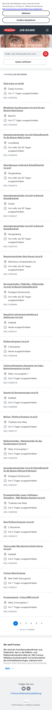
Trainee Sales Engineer (14, 573)
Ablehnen (26, 13)
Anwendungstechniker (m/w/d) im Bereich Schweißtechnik (23, 197)
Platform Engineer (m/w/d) (16, 341)
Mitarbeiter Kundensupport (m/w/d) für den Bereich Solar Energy (24, 109)
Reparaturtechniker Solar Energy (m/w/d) (23, 256)
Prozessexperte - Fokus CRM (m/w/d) (21, 597)
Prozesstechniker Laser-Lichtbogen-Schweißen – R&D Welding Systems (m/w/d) (24, 496)
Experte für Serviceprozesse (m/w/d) (20, 392)
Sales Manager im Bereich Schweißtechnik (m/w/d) (23, 166)
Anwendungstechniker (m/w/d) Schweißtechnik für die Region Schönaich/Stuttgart (25, 469)
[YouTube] (24, 689)
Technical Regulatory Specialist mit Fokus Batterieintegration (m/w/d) (23, 367)
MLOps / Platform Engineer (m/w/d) (20, 417)
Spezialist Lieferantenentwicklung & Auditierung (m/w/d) (20, 315)
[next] (41, 623)
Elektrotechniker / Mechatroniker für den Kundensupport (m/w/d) (22, 442)
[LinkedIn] (28, 689)
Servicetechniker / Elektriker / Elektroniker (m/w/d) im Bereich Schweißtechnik (23, 285)
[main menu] (47, 30)
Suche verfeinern (23, 62)
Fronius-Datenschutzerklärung (26, 693)
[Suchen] (46, 54)
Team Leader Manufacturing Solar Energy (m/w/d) (23, 547)
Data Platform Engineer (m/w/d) (18, 522)
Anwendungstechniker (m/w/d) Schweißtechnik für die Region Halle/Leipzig (25, 136)
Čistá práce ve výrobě (13, 83)
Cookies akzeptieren (26, 20)
